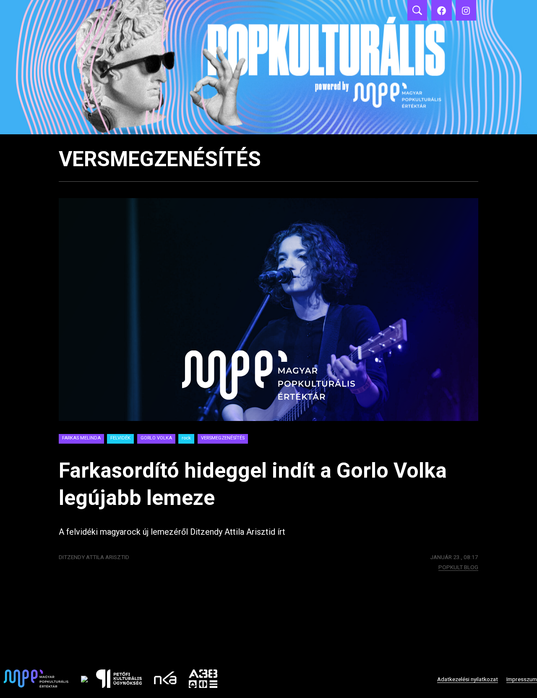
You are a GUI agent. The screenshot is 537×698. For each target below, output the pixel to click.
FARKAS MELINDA (81, 438)
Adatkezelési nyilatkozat (467, 679)
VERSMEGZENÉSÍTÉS (223, 438)
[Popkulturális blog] (268, 67)
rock (186, 438)
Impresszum (521, 679)
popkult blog (458, 567)
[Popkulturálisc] (441, 10)
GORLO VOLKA (156, 438)
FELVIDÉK (120, 438)
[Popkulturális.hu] (466, 10)
